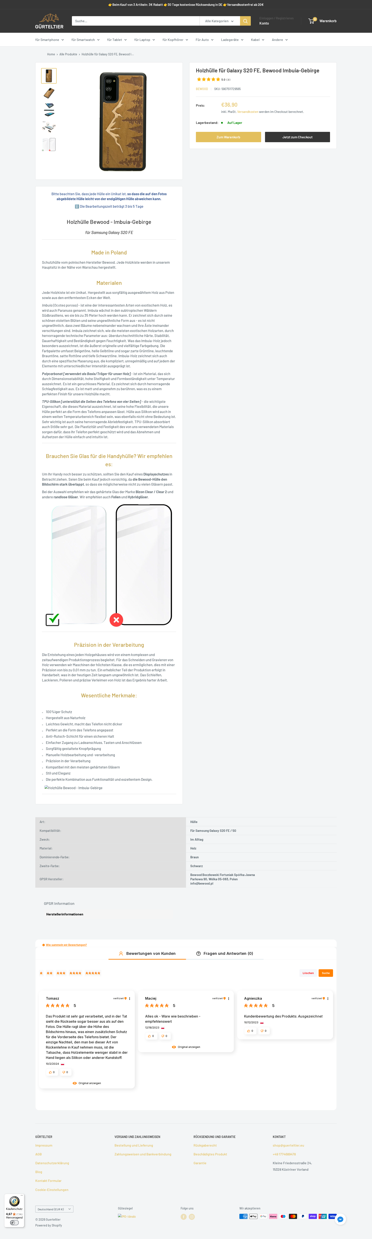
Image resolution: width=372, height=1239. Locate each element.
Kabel (255, 39)
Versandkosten (247, 111)
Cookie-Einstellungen (51, 1190)
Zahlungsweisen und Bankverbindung (143, 1154)
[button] (43, 945)
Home (51, 54)
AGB (38, 1154)
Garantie (200, 1163)
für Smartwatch (83, 39)
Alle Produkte (68, 54)
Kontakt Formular (48, 1180)
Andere (277, 39)
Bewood (202, 88)
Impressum (43, 1145)
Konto (264, 23)
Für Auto (202, 39)
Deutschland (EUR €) (51, 1209)
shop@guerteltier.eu (288, 1145)
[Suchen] (245, 21)
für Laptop (142, 39)
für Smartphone (47, 39)
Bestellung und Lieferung (134, 1145)
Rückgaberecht (205, 1145)
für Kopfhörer (173, 39)
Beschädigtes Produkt (210, 1154)
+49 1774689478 (284, 1154)
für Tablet (114, 39)
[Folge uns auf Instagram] (192, 1217)
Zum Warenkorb (228, 137)
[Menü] (21, 1196)
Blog (38, 1172)
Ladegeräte (230, 39)
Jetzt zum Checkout (297, 137)
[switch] (14, 1222)
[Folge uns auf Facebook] (184, 1217)
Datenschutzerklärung (52, 1163)
